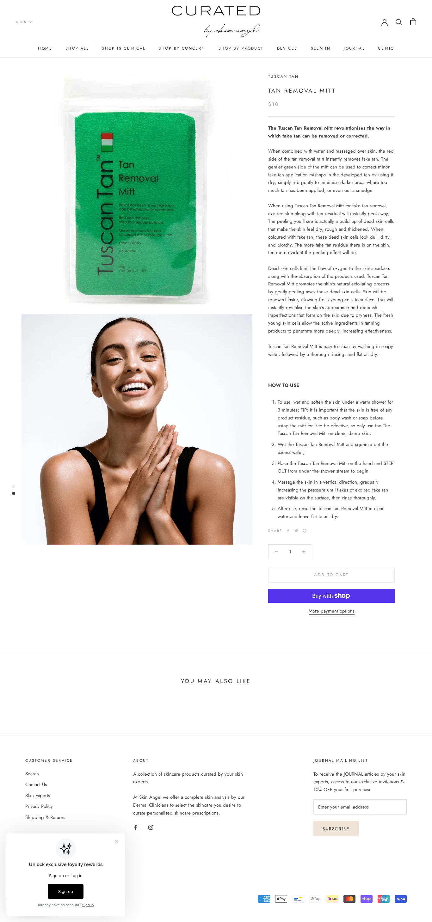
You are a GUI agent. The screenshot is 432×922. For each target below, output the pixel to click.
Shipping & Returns (45, 817)
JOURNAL (354, 48)
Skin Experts (37, 795)
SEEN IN (321, 48)
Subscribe (336, 829)
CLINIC (386, 48)
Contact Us (36, 784)
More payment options (332, 611)
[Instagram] (150, 827)
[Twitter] (296, 531)
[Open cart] (413, 21)
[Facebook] (288, 531)
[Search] (399, 21)
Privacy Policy (39, 806)
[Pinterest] (304, 531)
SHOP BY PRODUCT (241, 48)
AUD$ (21, 22)
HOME (45, 48)
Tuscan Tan (283, 76)
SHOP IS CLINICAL (123, 48)
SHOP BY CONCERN (182, 48)
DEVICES (287, 48)
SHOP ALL (77, 48)
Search (32, 773)
